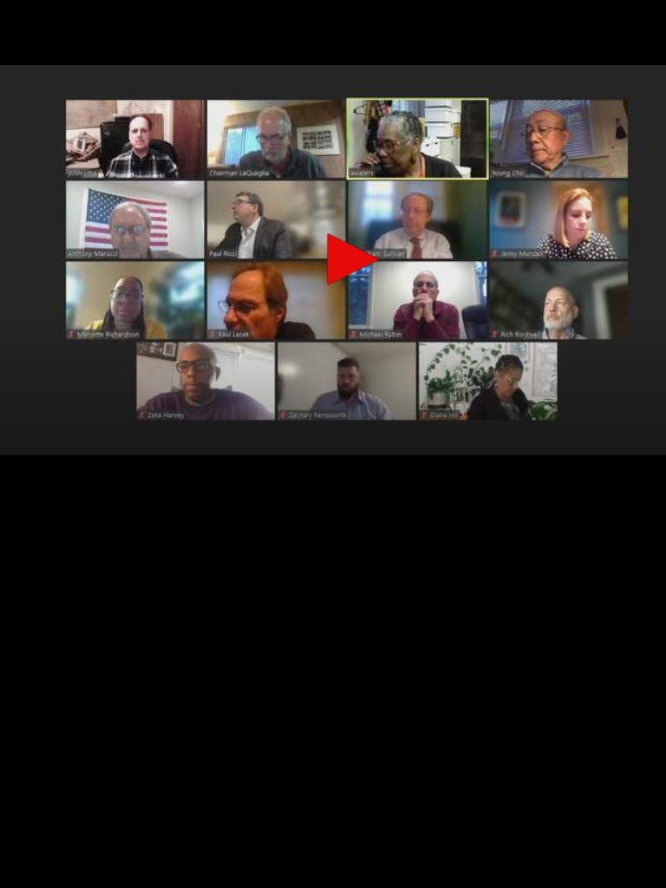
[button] (347, 259)
